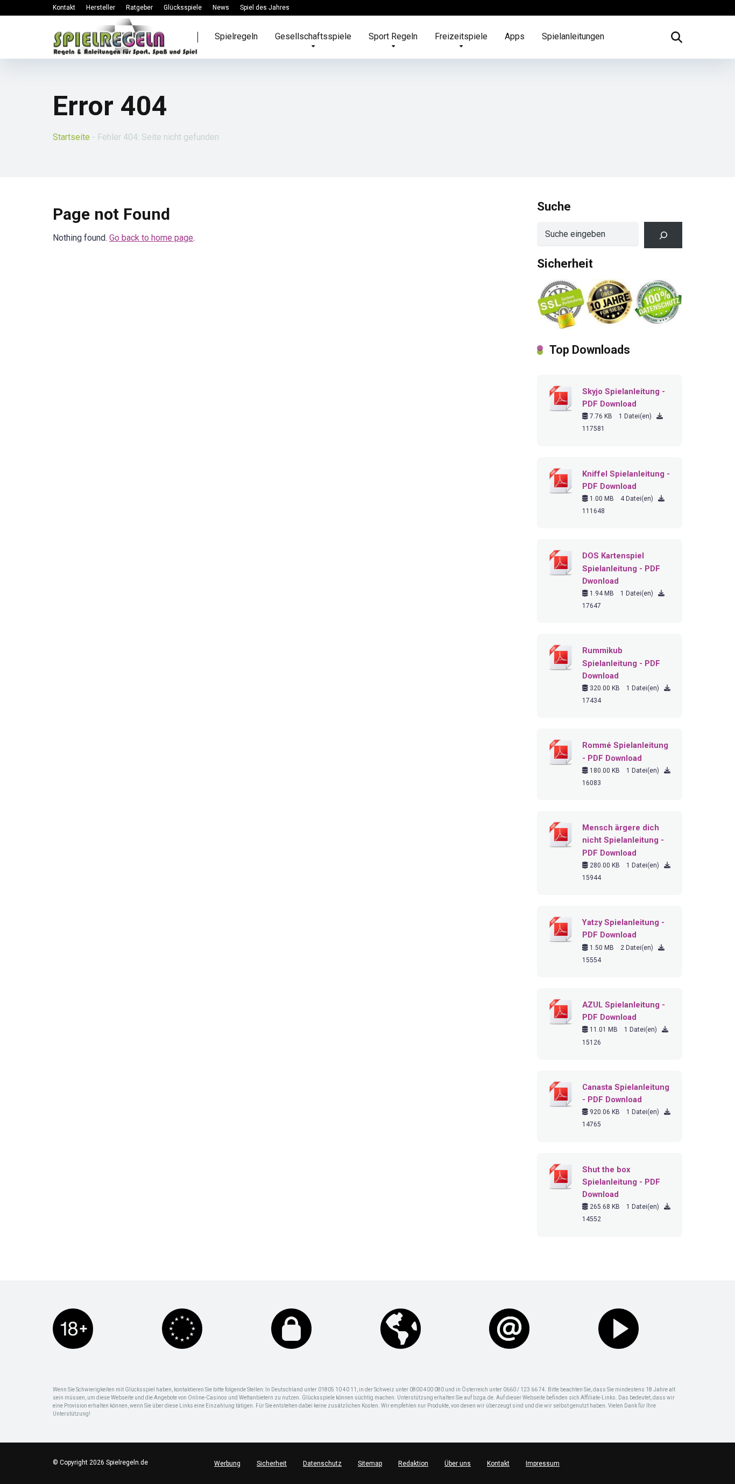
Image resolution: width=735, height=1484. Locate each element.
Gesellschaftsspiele (313, 36)
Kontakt (64, 7)
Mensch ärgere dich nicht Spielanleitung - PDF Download (623, 840)
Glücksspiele (183, 7)
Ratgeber (139, 7)
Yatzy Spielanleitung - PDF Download (623, 929)
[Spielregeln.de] (125, 36)
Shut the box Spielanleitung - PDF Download (621, 1182)
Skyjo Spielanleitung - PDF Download (623, 398)
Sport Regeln (393, 36)
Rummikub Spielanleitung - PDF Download (621, 663)
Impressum (543, 1463)
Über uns (457, 1463)
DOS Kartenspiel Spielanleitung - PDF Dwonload (621, 568)
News (221, 7)
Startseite (71, 137)
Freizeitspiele (461, 36)
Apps (515, 36)
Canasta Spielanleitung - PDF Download (625, 1093)
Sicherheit (272, 1463)
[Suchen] (663, 235)
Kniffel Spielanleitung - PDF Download (626, 480)
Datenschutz (322, 1463)
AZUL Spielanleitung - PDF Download (623, 1011)
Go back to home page (151, 238)
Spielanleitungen (573, 36)
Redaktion (413, 1463)
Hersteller (100, 7)
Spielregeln (236, 36)
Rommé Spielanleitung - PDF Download (625, 751)
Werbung (227, 1463)
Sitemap (370, 1463)
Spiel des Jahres (264, 7)
